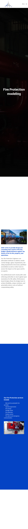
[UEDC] (8, 4)
